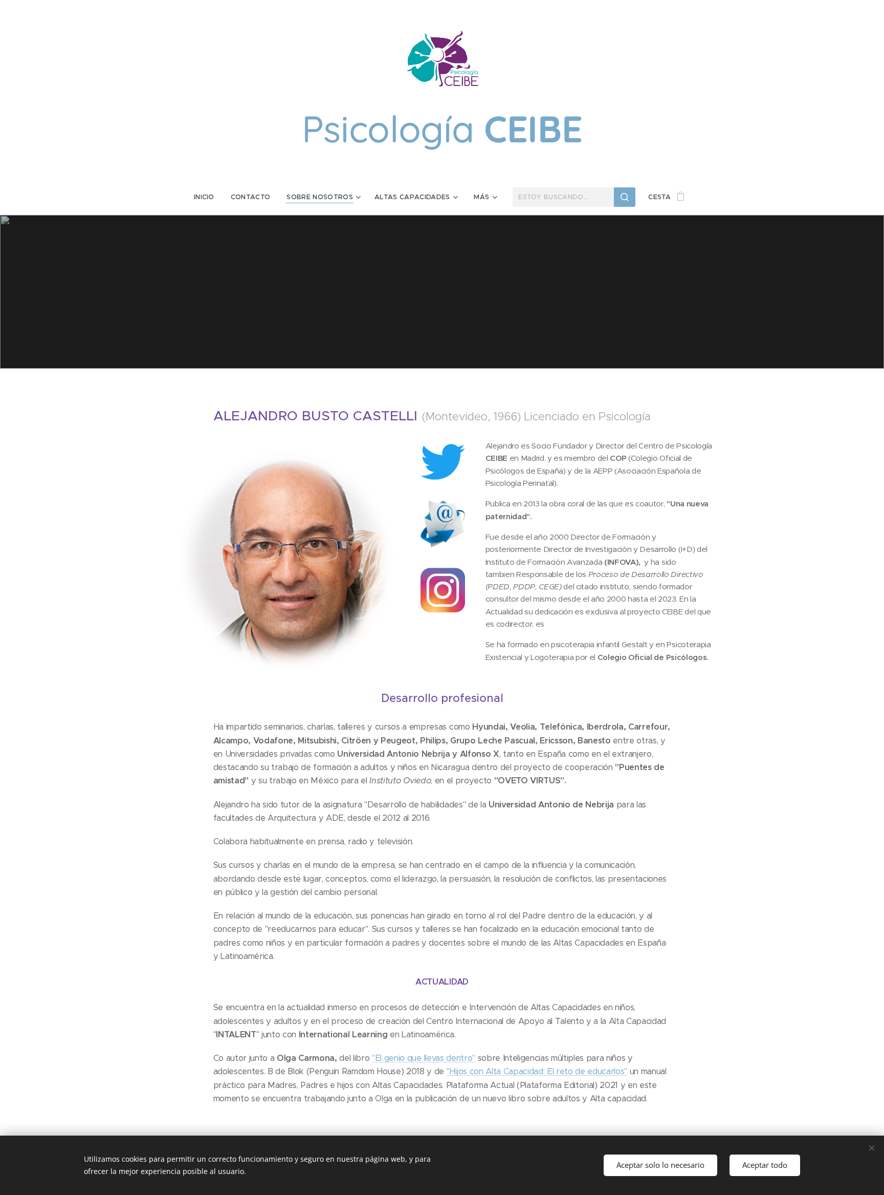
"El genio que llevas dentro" (423, 1058)
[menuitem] (208, 197)
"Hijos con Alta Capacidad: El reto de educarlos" (537, 1071)
